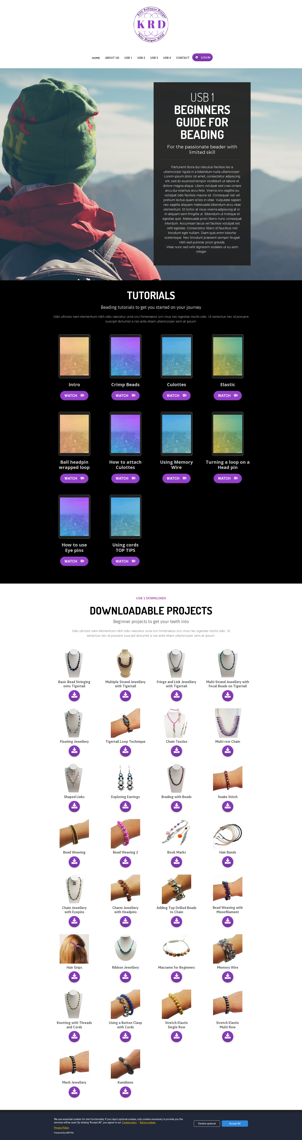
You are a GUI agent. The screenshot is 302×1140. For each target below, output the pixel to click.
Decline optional (207, 1123)
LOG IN (205, 57)
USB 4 (167, 57)
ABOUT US (112, 57)
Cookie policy (129, 1122)
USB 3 (154, 57)
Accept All (234, 1123)
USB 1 (128, 57)
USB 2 (141, 57)
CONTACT (183, 57)
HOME (96, 57)
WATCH (70, 396)
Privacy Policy (61, 1127)
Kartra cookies (148, 1122)
